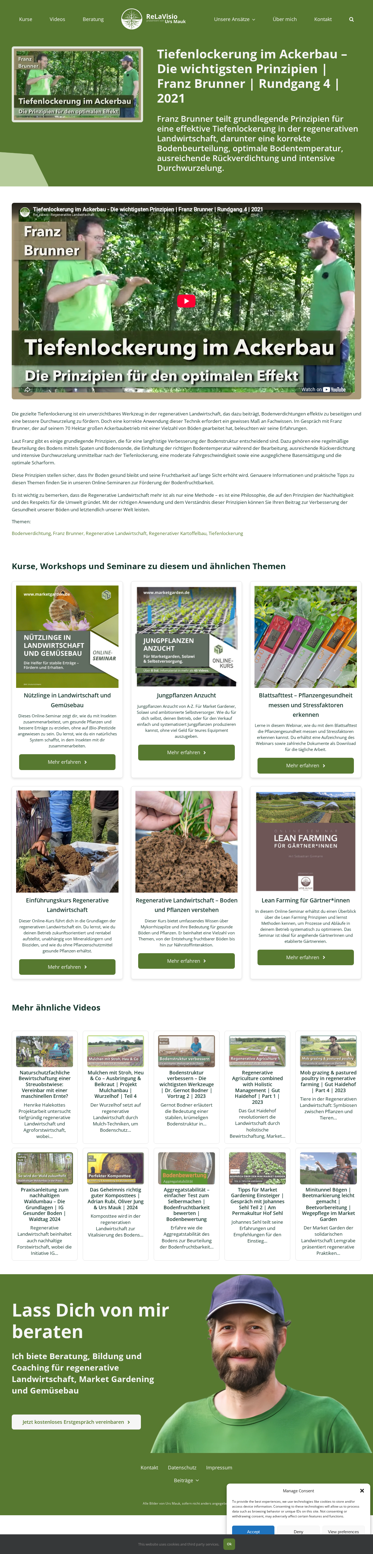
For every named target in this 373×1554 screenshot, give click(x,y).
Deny (298, 1531)
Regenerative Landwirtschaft (116, 533)
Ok (229, 1543)
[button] (362, 1490)
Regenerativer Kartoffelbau (177, 533)
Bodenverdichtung (31, 533)
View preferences (343, 1531)
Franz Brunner (68, 533)
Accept (253, 1531)
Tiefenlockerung (226, 533)
